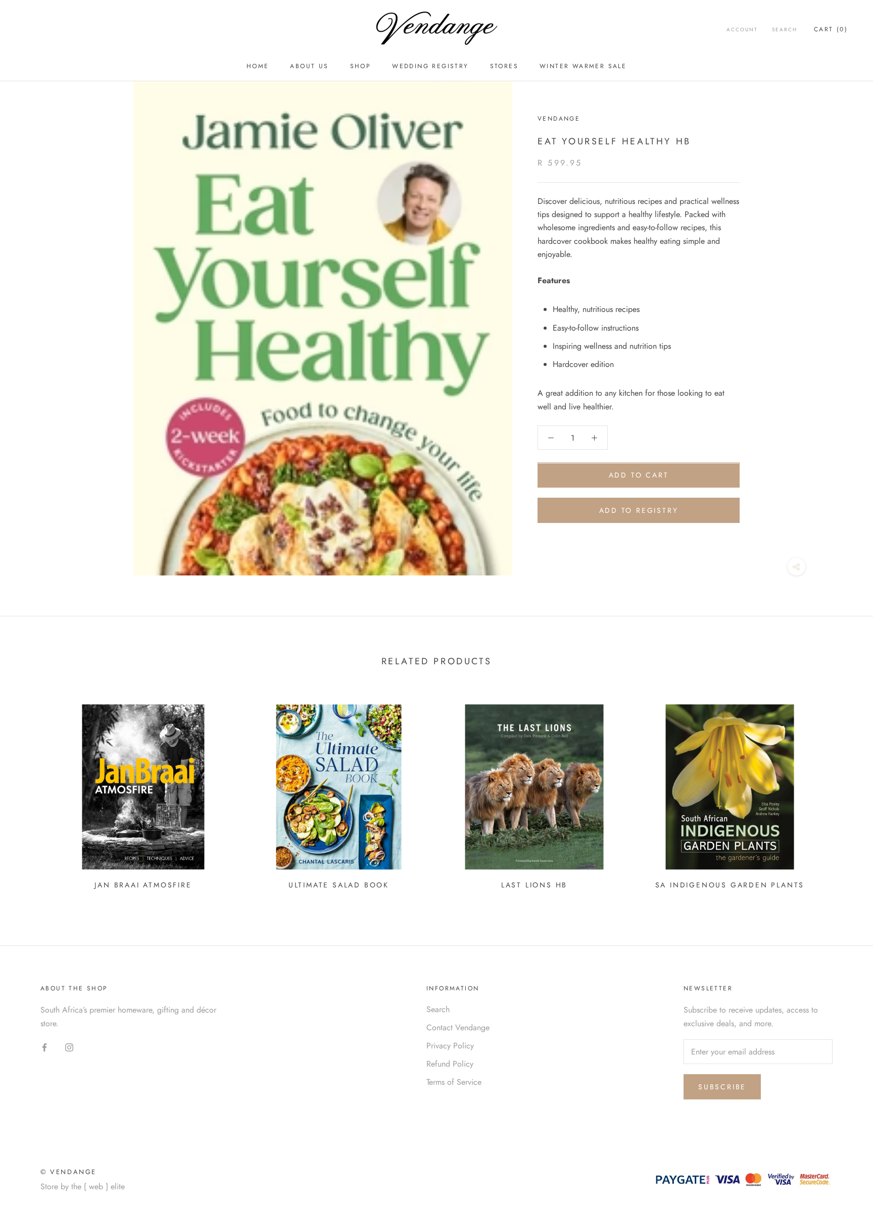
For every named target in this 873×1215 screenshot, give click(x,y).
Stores (504, 66)
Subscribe (722, 1087)
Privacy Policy (450, 1045)
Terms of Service (453, 1082)
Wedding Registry (430, 66)
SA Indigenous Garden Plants (730, 885)
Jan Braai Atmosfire (142, 885)
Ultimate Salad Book (338, 885)
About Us (309, 66)
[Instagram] (69, 1046)
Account (742, 29)
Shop (360, 66)
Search (784, 29)
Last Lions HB (534, 885)
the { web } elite (98, 1186)
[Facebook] (44, 1046)
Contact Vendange (458, 1027)
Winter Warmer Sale (583, 66)
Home (258, 66)
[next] (841, 793)
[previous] (31, 793)
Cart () (831, 29)
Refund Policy (449, 1064)
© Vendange (68, 1172)
